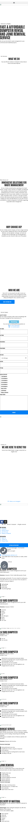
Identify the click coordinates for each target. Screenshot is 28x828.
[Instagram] (5, 522)
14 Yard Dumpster (4, 380)
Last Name (2, 335)
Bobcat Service (4, 388)
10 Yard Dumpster (4, 378)
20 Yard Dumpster (4, 382)
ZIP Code (1, 368)
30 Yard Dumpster (4, 384)
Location (1, 361)
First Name (2, 328)
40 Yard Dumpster (4, 386)
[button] (14, 3)
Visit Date (2, 354)
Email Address (2, 341)
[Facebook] (2, 522)
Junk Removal (3, 390)
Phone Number (2, 348)
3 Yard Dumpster (4, 376)
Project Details (2, 394)
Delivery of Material (4, 392)
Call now (10, 561)
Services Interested (3, 374)
